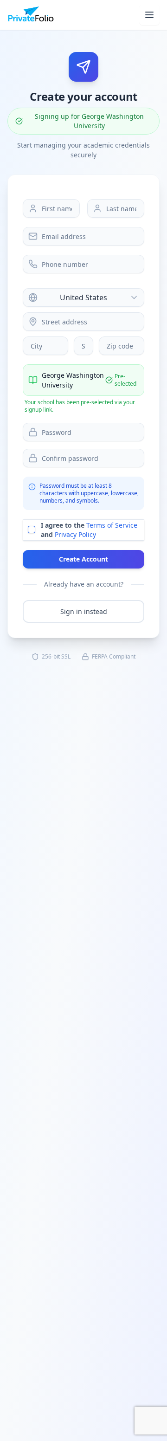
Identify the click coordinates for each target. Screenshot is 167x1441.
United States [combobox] (83, 297)
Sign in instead (83, 611)
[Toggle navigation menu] (149, 15)
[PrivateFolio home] (30, 14)
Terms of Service (111, 525)
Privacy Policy (75, 534)
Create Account (83, 559)
